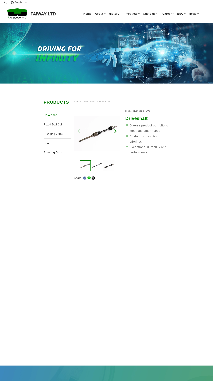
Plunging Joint (53, 133)
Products (131, 13)
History (114, 13)
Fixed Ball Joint (54, 124)
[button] (115, 131)
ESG (180, 13)
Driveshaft (50, 115)
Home (87, 13)
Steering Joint (53, 152)
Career (167, 13)
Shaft (47, 143)
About (99, 13)
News (193, 13)
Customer (150, 13)
